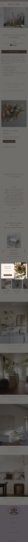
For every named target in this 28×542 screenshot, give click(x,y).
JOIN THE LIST (8, 275)
